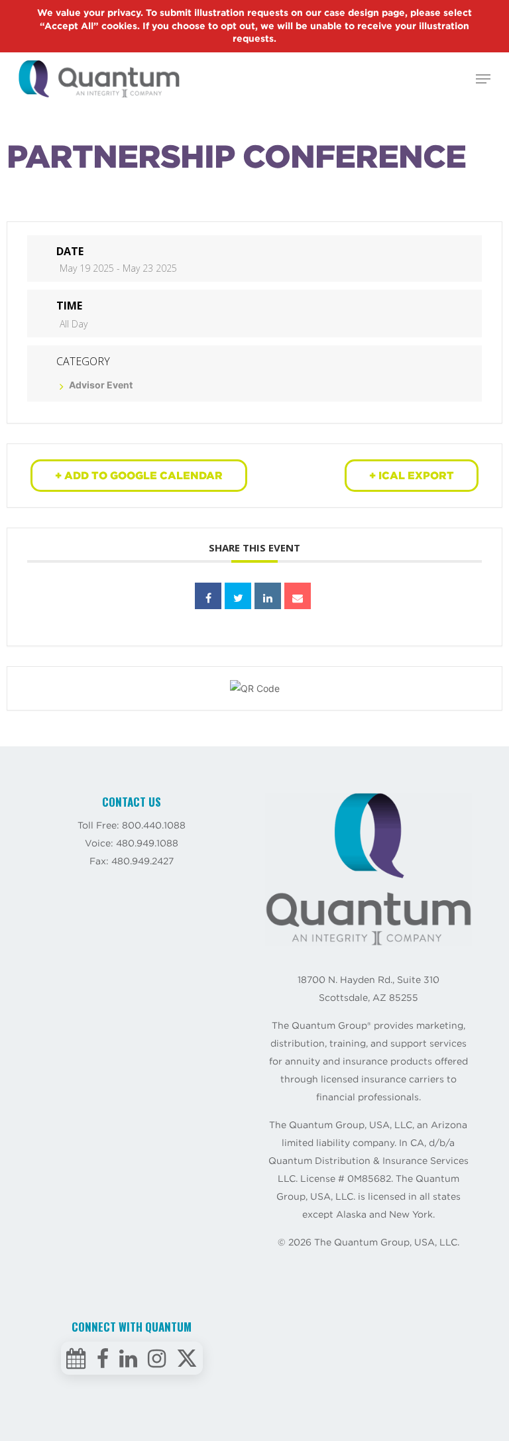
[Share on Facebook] (208, 596)
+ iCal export (411, 475)
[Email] (297, 596)
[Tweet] (238, 596)
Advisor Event (101, 384)
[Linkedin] (267, 596)
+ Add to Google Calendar (139, 475)
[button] (483, 79)
